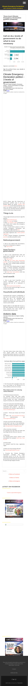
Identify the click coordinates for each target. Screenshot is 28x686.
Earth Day (18, 438)
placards (5, 237)
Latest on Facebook (11, 487)
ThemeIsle (19, 683)
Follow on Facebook (14, 474)
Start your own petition (13, 272)
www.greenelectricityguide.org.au (13, 426)
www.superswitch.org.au (9, 418)
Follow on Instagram (14, 481)
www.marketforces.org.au (18, 415)
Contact (14, 669)
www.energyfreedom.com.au (12, 450)
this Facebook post (12, 219)
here (16, 66)
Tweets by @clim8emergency (14, 492)
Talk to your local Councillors (13, 286)
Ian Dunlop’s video (12, 222)
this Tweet (9, 221)
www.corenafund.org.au (9, 409)
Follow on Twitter (14, 477)
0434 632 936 (14, 672)
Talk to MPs (9, 246)
